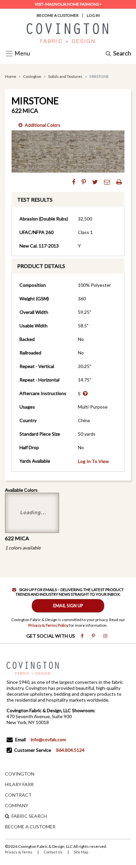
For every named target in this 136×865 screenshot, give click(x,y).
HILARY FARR (19, 784)
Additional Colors (42, 125)
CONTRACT (18, 795)
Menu (22, 53)
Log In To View (93, 461)
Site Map (81, 852)
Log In (93, 15)
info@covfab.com (48, 739)
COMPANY (16, 805)
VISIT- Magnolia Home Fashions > (68, 4)
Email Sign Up (68, 605)
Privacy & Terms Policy (48, 625)
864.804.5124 (70, 750)
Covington (32, 76)
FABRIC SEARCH (29, 816)
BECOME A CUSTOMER (30, 826)
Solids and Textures (65, 76)
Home (10, 76)
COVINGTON (19, 774)
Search (122, 53)
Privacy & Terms (18, 852)
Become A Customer (58, 15)
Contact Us (53, 852)
